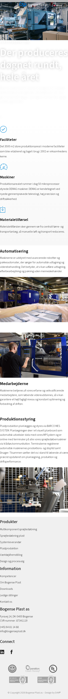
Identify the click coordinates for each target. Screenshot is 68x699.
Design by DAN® (53, 692)
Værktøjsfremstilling (11, 555)
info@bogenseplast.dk (13, 631)
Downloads (6, 589)
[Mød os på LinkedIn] (2, 652)
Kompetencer (8, 576)
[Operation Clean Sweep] (34, 673)
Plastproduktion (9, 548)
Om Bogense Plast (10, 582)
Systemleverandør (10, 542)
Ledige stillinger (9, 595)
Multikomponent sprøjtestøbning (18, 529)
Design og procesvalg (12, 561)
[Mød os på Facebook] (11, 652)
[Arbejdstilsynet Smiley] (14, 673)
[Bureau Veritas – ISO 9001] (48, 684)
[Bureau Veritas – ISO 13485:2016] (20, 684)
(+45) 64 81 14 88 (9, 627)
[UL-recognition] (54, 673)
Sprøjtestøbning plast (12, 536)
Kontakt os (6, 602)
